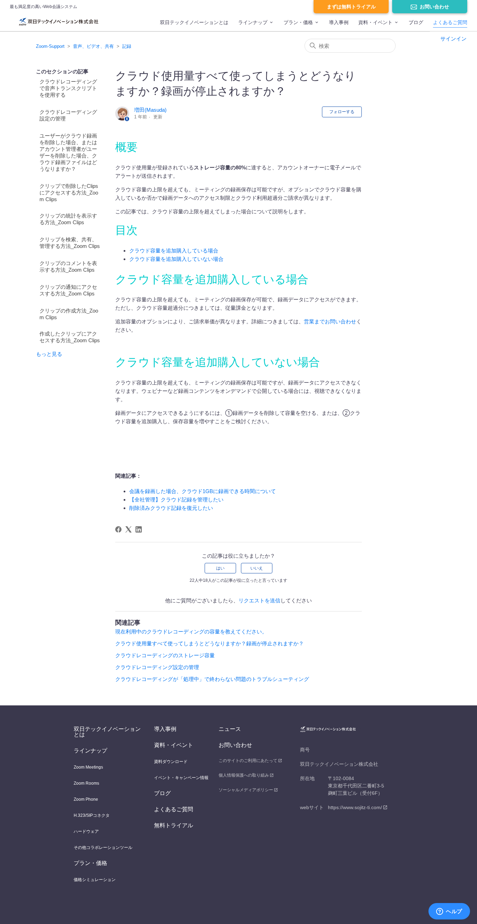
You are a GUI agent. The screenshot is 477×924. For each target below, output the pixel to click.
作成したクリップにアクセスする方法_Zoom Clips (69, 337)
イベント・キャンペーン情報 (181, 777)
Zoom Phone (86, 799)
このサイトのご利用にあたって (248, 760)
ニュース (230, 729)
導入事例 (338, 22)
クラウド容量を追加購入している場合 (173, 251)
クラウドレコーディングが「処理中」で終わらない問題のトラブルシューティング (212, 679)
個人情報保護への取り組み (244, 775)
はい (220, 568)
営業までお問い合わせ (330, 321)
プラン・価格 (298, 22)
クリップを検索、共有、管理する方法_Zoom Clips (69, 242)
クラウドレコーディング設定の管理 (68, 115)
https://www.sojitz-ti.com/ (355, 807)
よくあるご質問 (450, 22)
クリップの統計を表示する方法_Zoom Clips (68, 219)
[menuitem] (194, 25)
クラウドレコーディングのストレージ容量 (165, 655)
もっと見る (49, 354)
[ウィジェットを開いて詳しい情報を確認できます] (449, 912)
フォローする (341, 111)
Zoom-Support (50, 46)
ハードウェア (86, 831)
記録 (126, 46)
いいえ (256, 568)
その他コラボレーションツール (103, 847)
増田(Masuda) (150, 110)
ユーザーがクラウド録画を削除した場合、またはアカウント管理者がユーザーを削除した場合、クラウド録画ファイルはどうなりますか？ (68, 152)
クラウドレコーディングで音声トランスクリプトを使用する (68, 88)
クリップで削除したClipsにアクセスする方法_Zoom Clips (68, 192)
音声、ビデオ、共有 (93, 46)
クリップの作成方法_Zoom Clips (68, 314)
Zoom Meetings (88, 767)
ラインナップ (252, 22)
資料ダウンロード (171, 761)
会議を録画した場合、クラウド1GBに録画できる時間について (202, 491)
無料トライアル (173, 825)
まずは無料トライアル (351, 6)
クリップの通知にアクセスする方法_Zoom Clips (68, 290)
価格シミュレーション (95, 879)
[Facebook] (118, 529)
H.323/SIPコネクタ (92, 815)
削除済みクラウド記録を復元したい (171, 508)
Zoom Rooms (86, 783)
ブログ (416, 22)
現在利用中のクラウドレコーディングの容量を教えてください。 (191, 632)
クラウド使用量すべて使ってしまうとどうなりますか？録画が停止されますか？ (209, 643)
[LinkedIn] (138, 529)
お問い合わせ (434, 6)
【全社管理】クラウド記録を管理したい (176, 500)
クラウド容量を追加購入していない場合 (176, 259)
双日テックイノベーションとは (194, 22)
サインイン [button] (453, 39)
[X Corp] (128, 529)
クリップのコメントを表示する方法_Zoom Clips (68, 266)
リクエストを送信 (259, 600)
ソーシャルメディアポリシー (246, 790)
